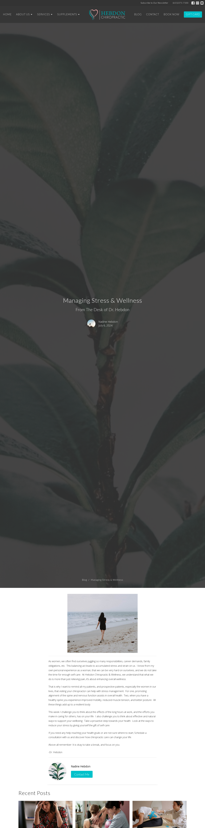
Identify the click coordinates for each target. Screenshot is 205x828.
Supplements (67, 14)
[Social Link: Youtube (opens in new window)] (201, 3)
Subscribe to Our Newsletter (154, 3)
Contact (152, 14)
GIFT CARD (193, 14)
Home (7, 14)
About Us (23, 14)
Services (43, 14)
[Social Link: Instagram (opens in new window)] (197, 3)
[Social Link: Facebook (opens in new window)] (192, 3)
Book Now (171, 14)
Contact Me (81, 774)
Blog (138, 14)
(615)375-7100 (180, 3)
